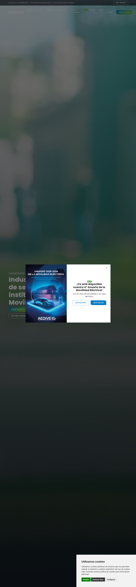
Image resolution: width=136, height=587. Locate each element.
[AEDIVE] (46, 293)
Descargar (98, 302)
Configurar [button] (111, 579)
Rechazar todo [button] (98, 579)
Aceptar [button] (86, 579)
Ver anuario (80, 302)
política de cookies (107, 572)
